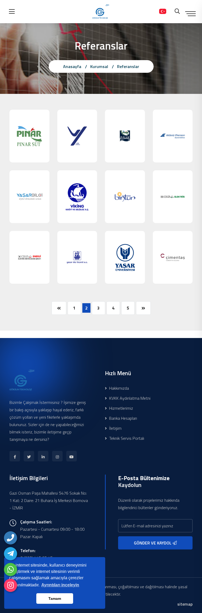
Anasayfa (72, 66)
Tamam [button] (54, 598)
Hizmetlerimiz (120, 408)
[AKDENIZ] (173, 136)
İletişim (115, 428)
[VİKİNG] (77, 196)
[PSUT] (29, 136)
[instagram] (10, 585)
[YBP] (77, 136)
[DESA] (173, 196)
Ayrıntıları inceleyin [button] (60, 585)
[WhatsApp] (10, 569)
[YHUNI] (125, 257)
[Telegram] (10, 553)
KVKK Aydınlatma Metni (129, 398)
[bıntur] (125, 196)
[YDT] (77, 257)
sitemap (185, 604)
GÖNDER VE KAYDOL (153, 543)
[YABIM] (29, 196)
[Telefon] (10, 537)
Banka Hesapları (122, 418)
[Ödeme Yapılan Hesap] (162, 11)
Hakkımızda (118, 388)
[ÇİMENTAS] (173, 257)
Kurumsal (99, 66)
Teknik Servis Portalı (126, 438)
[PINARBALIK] (125, 136)
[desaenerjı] (29, 257)
